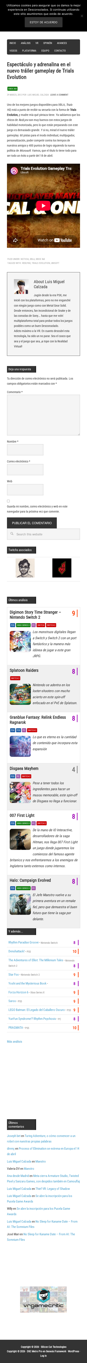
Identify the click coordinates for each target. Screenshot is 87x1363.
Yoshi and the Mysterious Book (27, 983)
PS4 (12, 730)
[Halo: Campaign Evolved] (21, 905)
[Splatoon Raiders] (21, 695)
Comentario (15, 392)
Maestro (40, 1161)
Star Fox (13, 974)
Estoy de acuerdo (43, 22)
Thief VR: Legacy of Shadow (52, 1189)
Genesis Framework (56, 1351)
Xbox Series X (23, 625)
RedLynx (26, 263)
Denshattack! (16, 951)
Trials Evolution (41, 263)
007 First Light (22, 815)
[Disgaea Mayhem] (21, 793)
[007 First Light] (21, 840)
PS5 (12, 625)
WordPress (73, 1351)
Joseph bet (13, 1136)
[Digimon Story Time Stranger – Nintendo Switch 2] (21, 642)
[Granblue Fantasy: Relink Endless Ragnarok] (21, 747)
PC (33, 625)
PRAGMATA (15, 1028)
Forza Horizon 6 (18, 992)
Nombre (12, 441)
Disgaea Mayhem (24, 768)
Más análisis (14, 1042)
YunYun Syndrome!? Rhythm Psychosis (32, 1019)
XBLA (32, 259)
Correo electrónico (18, 461)
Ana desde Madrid (18, 1176)
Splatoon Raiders (24, 670)
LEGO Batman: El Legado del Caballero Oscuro (36, 1010)
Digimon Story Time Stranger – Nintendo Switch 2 (35, 615)
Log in (43, 1355)
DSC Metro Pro (34, 1351)
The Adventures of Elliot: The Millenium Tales (35, 960)
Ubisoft (55, 263)
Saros (12, 1001)
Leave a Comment (59, 94)
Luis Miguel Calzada (19, 1161)
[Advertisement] (42, 1081)
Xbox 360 (12, 89)
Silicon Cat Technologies (53, 1346)
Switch (40, 625)
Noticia (25, 259)
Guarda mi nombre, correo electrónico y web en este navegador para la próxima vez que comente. (37, 509)
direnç (11, 1148)
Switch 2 (51, 625)
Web (9, 481)
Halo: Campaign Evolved (30, 880)
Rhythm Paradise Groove (23, 942)
